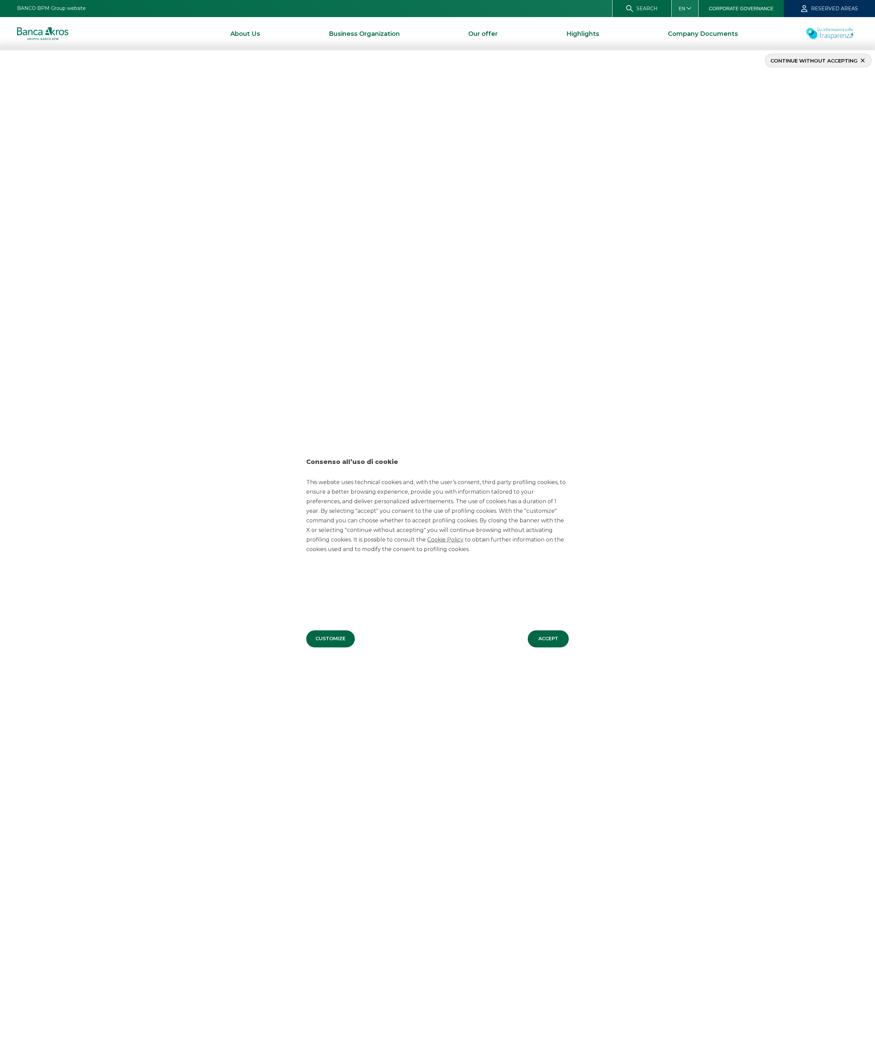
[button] (330, 638)
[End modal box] (2, 51)
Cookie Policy (445, 539)
